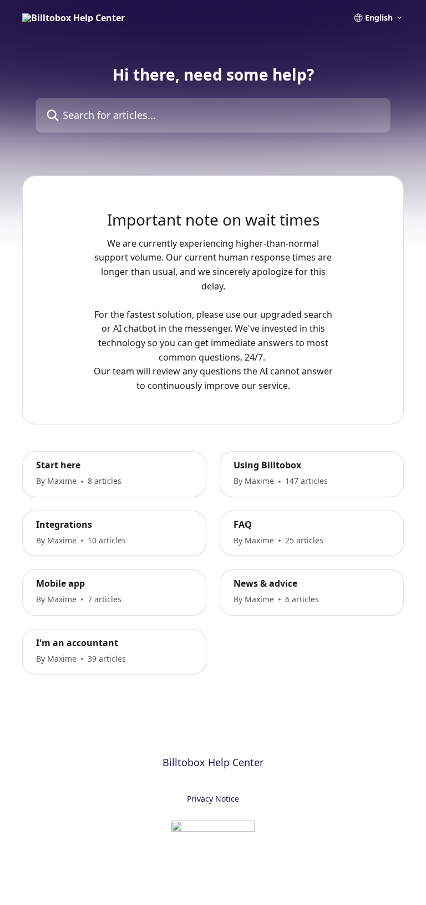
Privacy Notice (213, 798)
